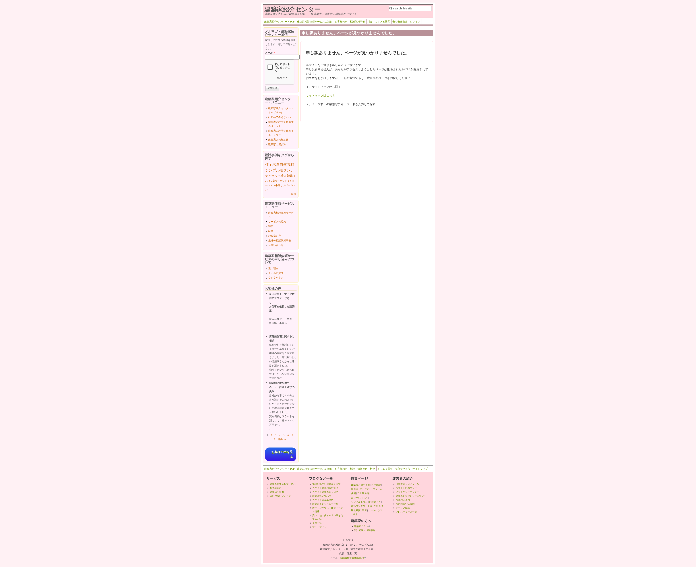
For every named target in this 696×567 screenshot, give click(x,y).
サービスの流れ (277, 221)
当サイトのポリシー (406, 487)
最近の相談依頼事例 (279, 240)
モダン (288, 181)
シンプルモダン (278, 170)
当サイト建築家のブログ (325, 491)
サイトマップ (420, 468)
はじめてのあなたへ (279, 117)
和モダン (279, 181)
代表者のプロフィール (407, 483)
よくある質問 (382, 21)
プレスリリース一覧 (406, 511)
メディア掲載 (403, 507)
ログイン (415, 21)
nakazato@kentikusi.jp (353, 557)
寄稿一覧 (317, 522)
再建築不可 (375, 501)
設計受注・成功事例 (364, 530)
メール (270, 52)
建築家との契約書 (278, 139)
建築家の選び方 (277, 144)
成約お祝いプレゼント (281, 495)
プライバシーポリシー (407, 491)
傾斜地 (354, 489)
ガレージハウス (359, 497)
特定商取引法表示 (405, 503)
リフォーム (376, 489)
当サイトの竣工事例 (323, 499)
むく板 (269, 181)
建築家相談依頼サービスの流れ (314, 21)
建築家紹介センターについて (411, 495)
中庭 (277, 185)
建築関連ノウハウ (321, 495)
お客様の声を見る (282, 454)
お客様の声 (341, 21)
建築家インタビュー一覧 (325, 503)
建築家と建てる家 (360, 484)
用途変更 (356, 510)
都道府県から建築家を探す (326, 483)
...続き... (355, 514)
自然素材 (287, 164)
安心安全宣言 (400, 21)
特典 (270, 226)
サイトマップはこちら (320, 95)
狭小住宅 (364, 489)
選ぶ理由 (273, 268)
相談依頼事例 (357, 21)
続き (293, 193)
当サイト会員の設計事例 (325, 487)
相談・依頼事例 (359, 468)
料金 (369, 21)
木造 (276, 164)
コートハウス (375, 510)
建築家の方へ (362, 526)
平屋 (364, 510)
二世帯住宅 (363, 493)
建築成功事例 (277, 491)
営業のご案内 (403, 499)
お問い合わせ (275, 245)
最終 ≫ (282, 439)
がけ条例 (378, 506)
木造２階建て (286, 176)
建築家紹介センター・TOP (279, 21)
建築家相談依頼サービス (283, 483)
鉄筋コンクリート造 (361, 506)
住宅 (268, 164)
